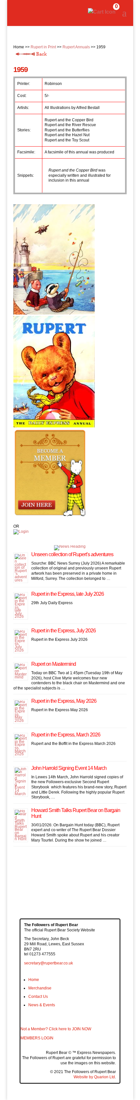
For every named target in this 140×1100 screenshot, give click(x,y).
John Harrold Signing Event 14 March (68, 768)
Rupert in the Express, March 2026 (65, 734)
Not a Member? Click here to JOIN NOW (56, 1029)
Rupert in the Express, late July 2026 (67, 594)
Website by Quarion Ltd (94, 1077)
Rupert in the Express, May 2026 (63, 701)
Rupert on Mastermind (53, 664)
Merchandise (39, 988)
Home (33, 979)
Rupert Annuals (76, 47)
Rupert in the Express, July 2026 (63, 630)
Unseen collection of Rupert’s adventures (72, 554)
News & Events (41, 1005)
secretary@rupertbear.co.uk (48, 963)
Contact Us (38, 996)
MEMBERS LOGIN (37, 1038)
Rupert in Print (43, 47)
